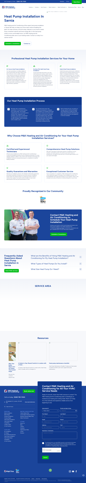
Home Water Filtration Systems (27, 414)
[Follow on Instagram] (70, 471)
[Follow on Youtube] (73, 471)
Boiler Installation (8, 413)
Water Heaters (52, 7)
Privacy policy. (38, 478)
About (79, 7)
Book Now (77, 2)
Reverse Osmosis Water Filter (27, 416)
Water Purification (62, 7)
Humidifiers (6, 422)
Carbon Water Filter (24, 413)
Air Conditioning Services (10, 434)
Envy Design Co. (69, 480)
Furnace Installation (8, 416)
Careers (22, 426)
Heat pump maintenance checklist (59, 363)
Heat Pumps (43, 7)
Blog (83, 7)
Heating (30, 7)
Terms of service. (44, 478)
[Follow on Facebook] (76, 471)
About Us (22, 423)
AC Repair (6, 433)
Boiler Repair (7, 414)
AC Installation (7, 431)
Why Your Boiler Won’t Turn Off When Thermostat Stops (12, 367)
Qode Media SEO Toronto (66, 479)
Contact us (27, 43)
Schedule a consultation (13, 43)
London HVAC (7, 424)
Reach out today (60, 228)
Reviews (22, 433)
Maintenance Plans (72, 7)
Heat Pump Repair (8, 421)
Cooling (36, 7)
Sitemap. (32, 478)
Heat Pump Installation (9, 419)
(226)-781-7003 (21, 1)
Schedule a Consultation (58, 234)
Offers (21, 431)
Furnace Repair (7, 418)
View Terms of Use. (64, 445)
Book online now (29, 391)
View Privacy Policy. (56, 445)
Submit (45, 457)
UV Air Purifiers (7, 426)
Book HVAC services (12, 270)
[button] (50, 470)
